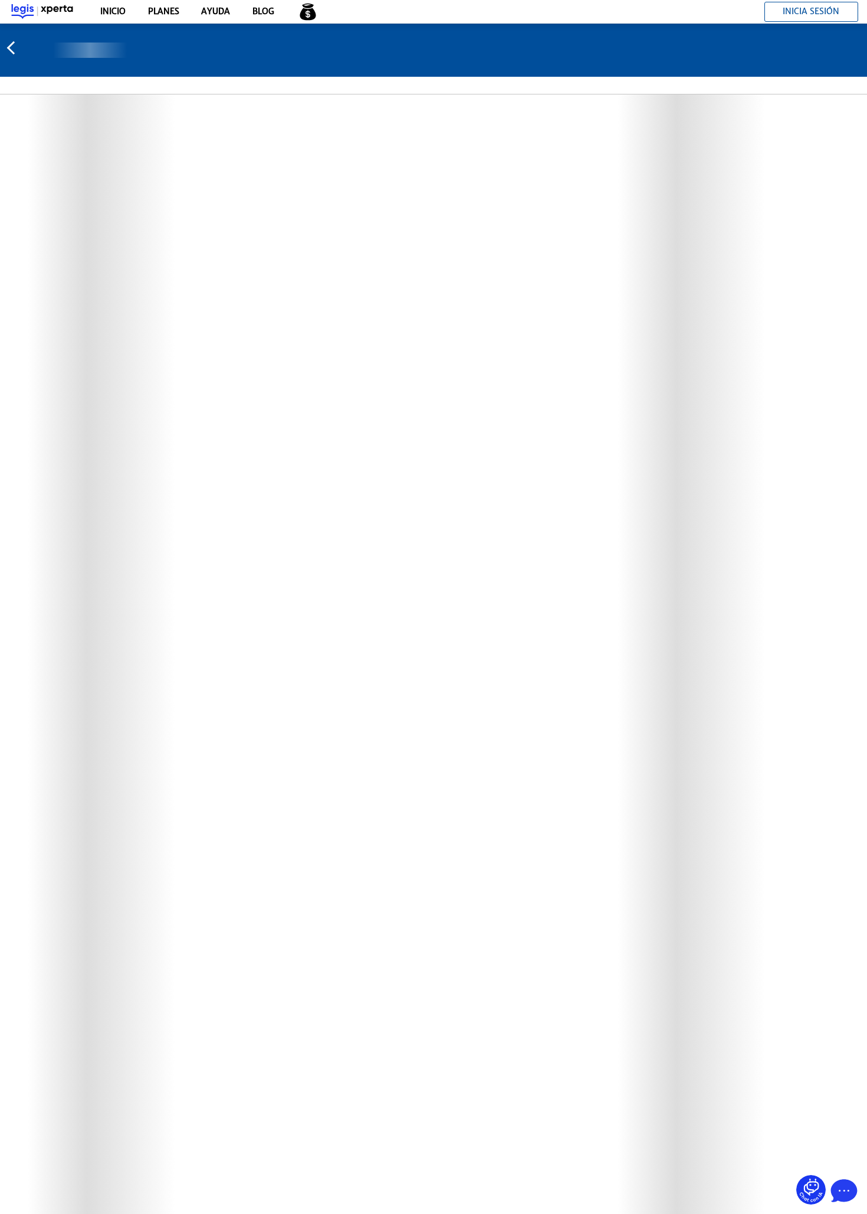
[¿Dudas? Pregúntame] (811, 1190)
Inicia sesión (811, 11)
